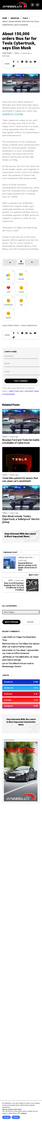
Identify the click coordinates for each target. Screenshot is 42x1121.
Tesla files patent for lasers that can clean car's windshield (20, 479)
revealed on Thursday (12, 114)
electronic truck (11, 325)
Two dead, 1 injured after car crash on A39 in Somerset (20, 652)
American (15, 18)
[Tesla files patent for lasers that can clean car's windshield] (21, 459)
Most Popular (11, 622)
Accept (6, 1117)
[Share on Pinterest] (26, 62)
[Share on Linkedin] (31, 62)
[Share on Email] (35, 62)
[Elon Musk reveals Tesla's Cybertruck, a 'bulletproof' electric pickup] (21, 497)
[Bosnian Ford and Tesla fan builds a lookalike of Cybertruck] (21, 421)
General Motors (25, 557)
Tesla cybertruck (29, 325)
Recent (30, 622)
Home (4, 18)
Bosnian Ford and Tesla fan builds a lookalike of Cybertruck (20, 441)
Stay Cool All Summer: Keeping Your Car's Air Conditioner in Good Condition (14, 586)
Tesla (25, 18)
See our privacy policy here (11, 1109)
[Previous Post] (9, 562)
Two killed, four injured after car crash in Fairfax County (20, 645)
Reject (16, 1117)
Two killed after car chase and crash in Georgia (20, 658)
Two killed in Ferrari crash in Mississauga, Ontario (18, 665)
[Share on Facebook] (14, 62)
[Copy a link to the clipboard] (14, 66)
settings (24, 1113)
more (10, 580)
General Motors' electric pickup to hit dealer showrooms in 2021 (27, 566)
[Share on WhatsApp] (22, 62)
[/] (32, 5)
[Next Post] (32, 585)
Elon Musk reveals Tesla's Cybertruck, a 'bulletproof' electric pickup (21, 519)
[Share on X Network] (18, 62)
